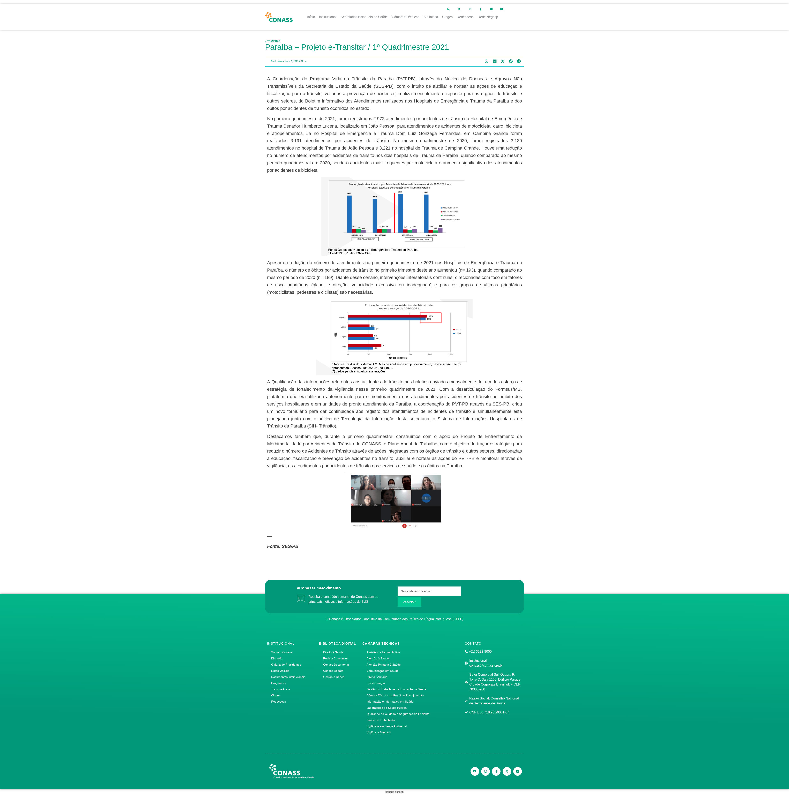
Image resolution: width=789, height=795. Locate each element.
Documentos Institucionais (288, 677)
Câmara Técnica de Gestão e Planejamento (395, 695)
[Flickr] (491, 9)
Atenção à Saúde (378, 658)
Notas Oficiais (280, 670)
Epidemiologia (376, 683)
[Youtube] (502, 9)
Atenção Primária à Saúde (384, 664)
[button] (487, 61)
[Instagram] (470, 9)
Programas (278, 683)
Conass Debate (333, 670)
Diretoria (276, 658)
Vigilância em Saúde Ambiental (387, 726)
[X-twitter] (459, 9)
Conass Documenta (336, 664)
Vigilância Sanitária (379, 732)
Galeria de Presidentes (286, 664)
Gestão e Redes (333, 677)
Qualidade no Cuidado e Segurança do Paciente (398, 714)
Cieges (275, 695)
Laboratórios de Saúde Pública (387, 707)
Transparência (280, 689)
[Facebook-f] (480, 9)
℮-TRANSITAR (272, 41)
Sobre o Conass (281, 652)
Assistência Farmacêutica (383, 652)
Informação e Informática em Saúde (390, 701)
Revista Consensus (335, 658)
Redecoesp (278, 701)
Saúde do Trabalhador (381, 720)
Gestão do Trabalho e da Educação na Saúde (396, 689)
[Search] (448, 9)
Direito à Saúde (333, 652)
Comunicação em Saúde (383, 670)
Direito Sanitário (377, 677)
